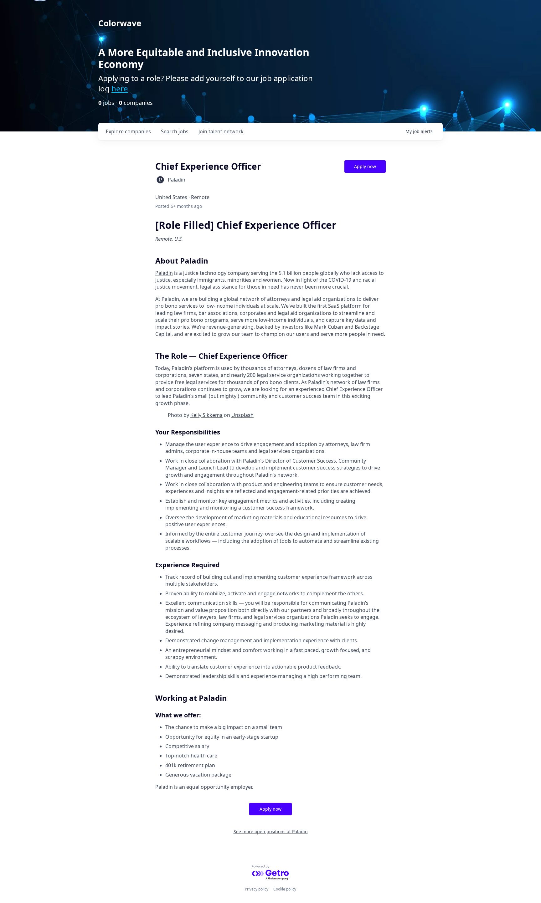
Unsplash (242, 415)
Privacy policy (256, 889)
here (119, 88)
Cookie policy (284, 889)
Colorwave (119, 23)
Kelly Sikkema (206, 415)
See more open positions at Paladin (271, 831)
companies (128, 131)
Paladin (164, 272)
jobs (174, 131)
